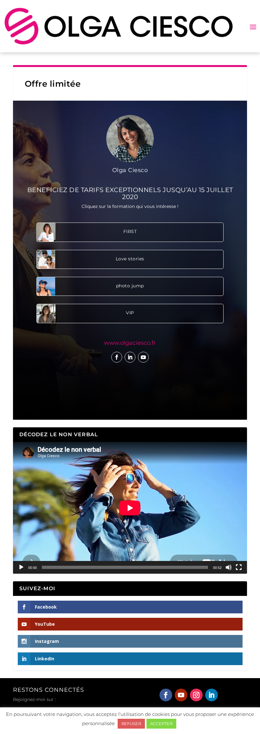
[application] (130, 508)
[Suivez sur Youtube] (143, 357)
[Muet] (228, 567)
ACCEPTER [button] (161, 723)
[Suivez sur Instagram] (196, 695)
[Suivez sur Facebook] (116, 357)
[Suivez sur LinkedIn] (130, 357)
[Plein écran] (239, 567)
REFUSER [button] (131, 723)
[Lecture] (21, 567)
